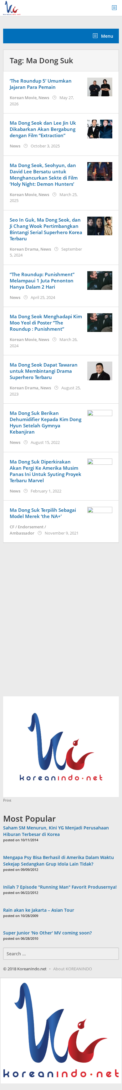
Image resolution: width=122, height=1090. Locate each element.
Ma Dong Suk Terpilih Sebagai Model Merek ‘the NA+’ (43, 513)
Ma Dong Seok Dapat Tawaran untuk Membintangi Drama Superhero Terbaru (44, 371)
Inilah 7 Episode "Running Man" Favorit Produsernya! (60, 887)
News (43, 97)
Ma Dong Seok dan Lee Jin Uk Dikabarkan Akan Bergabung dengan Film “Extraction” (43, 129)
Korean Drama (24, 249)
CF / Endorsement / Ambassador (28, 530)
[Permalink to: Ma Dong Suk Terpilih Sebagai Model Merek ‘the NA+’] (99, 516)
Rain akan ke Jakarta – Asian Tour (38, 910)
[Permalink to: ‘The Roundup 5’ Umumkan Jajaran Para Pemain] (99, 86)
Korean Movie (23, 97)
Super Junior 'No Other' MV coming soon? (47, 933)
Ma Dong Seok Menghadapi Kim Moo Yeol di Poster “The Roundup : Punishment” (46, 322)
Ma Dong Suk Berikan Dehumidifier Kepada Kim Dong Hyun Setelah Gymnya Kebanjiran (45, 422)
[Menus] (116, 8)
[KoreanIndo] (11, 7)
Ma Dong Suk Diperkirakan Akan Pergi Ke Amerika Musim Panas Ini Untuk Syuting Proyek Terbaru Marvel (45, 471)
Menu (106, 36)
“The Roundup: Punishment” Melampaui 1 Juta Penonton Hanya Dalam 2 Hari (42, 280)
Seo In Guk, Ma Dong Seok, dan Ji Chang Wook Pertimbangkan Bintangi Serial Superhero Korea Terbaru (46, 229)
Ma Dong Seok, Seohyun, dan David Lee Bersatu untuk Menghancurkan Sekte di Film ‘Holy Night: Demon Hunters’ (44, 174)
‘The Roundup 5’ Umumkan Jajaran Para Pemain (41, 84)
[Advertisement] (61, 623)
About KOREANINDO (72, 969)
